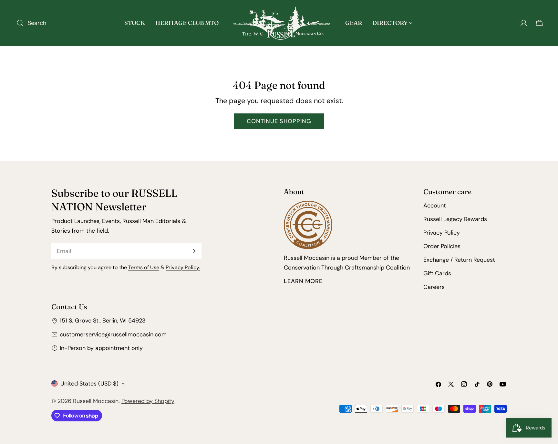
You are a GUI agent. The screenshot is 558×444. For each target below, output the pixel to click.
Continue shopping (279, 121)
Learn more (303, 281)
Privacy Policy (441, 233)
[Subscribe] (194, 251)
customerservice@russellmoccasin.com (113, 334)
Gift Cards (437, 273)
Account (434, 205)
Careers (434, 287)
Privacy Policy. (183, 267)
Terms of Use (143, 267)
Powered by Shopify (147, 401)
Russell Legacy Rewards (455, 219)
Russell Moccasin (96, 401)
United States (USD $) (89, 383)
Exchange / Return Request (459, 260)
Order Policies (441, 246)
